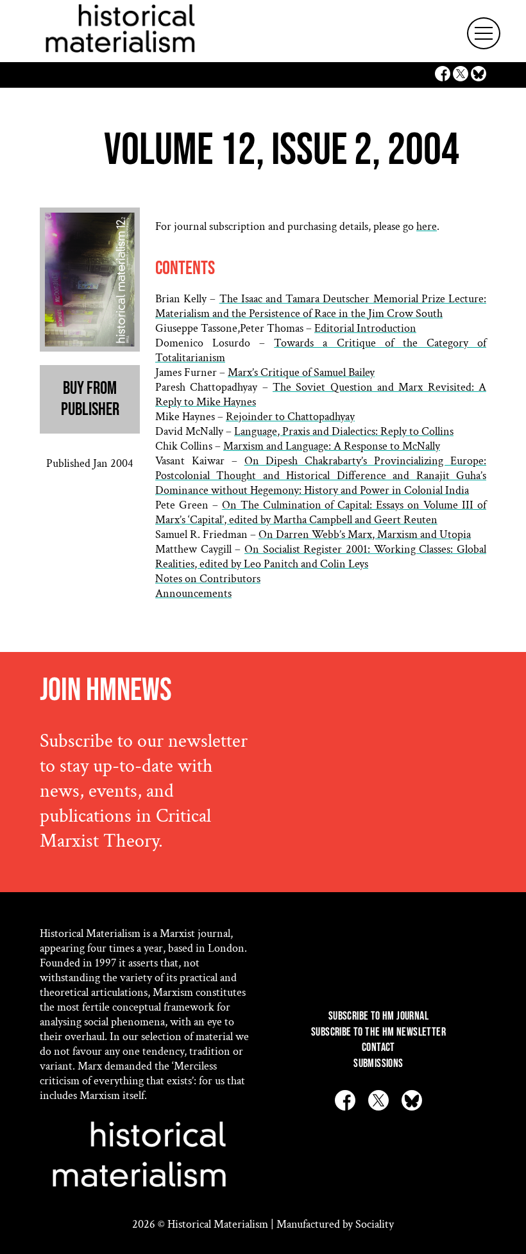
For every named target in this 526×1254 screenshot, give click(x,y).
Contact (378, 1047)
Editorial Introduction (365, 328)
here (426, 226)
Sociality (374, 1224)
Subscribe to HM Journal (378, 1016)
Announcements (193, 593)
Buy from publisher (90, 399)
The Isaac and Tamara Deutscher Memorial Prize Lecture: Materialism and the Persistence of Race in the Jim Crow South (320, 306)
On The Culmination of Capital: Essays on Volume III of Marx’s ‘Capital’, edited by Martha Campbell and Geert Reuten (320, 512)
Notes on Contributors (207, 578)
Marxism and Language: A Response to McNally (331, 446)
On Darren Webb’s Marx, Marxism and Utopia (365, 534)
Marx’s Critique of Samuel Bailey (301, 372)
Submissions (378, 1063)
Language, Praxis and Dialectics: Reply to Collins (344, 431)
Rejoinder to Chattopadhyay (290, 416)
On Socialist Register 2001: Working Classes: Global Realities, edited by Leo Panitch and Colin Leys (320, 556)
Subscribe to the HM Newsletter (378, 1032)
